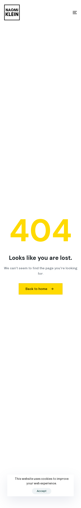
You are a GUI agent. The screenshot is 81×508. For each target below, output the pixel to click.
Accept (42, 491)
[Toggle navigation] (65, 12)
